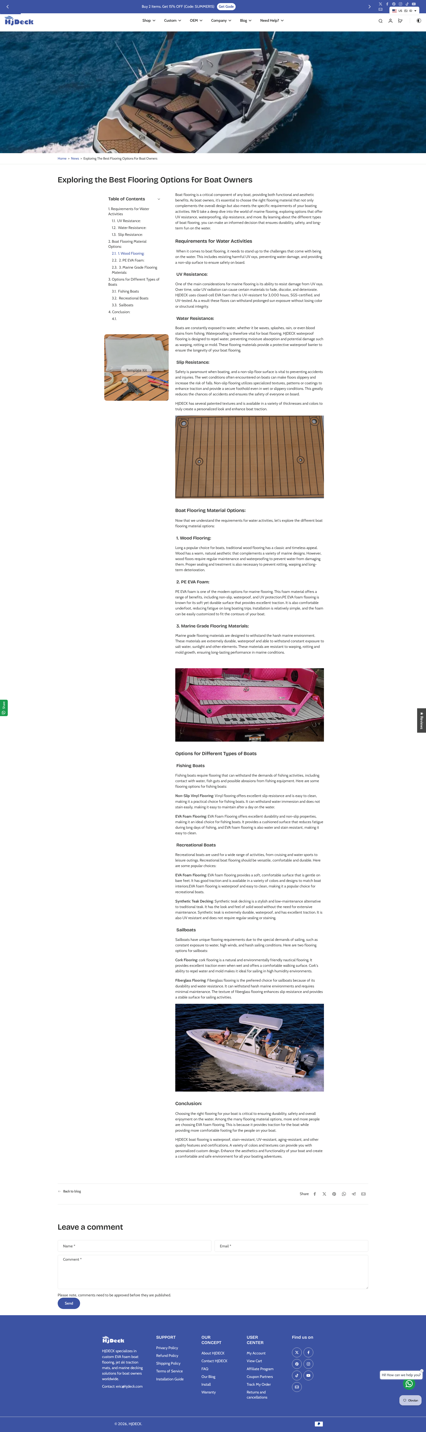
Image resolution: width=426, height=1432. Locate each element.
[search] (380, 20)
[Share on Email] (363, 1194)
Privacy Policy (167, 1348)
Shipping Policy (168, 1363)
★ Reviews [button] (422, 720)
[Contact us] (409, 1383)
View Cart (254, 1361)
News (75, 158)
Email (225, 1246)
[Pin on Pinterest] (334, 1194)
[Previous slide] (8, 7)
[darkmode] (416, 20)
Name (69, 1246)
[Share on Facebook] (315, 1194)
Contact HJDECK (214, 1361)
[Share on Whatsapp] (344, 1194)
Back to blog (72, 1191)
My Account (256, 1353)
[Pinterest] (393, 4)
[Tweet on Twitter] (324, 1194)
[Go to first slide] (370, 7)
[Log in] (390, 20)
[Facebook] (387, 4)
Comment (72, 1259)
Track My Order (259, 1384)
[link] (136, 370)
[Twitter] (380, 4)
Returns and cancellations (257, 1394)
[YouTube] (413, 4)
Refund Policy (167, 1355)
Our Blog (208, 1376)
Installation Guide (170, 1379)
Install (206, 1384)
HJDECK (135, 1424)
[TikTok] (407, 4)
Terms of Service (169, 1371)
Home (62, 158)
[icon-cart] (400, 20)
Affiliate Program (260, 1369)
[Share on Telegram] (354, 1194)
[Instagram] (400, 4)
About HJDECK (213, 1353)
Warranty (208, 1392)
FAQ (204, 1369)
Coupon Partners (260, 1376)
